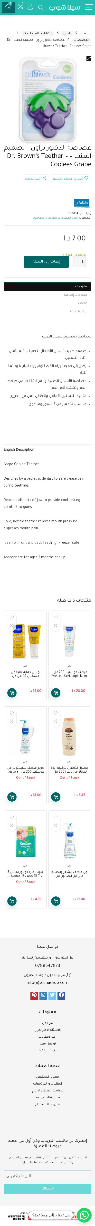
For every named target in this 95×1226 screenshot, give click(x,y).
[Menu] (89, 7)
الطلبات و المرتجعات (47, 1084)
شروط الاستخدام (47, 1104)
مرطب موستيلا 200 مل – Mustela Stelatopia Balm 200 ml (69, 676)
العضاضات (81, 40)
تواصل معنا (47, 1044)
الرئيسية (85, 33)
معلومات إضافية (75, 295)
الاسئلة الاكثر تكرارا (48, 1030)
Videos (82, 303)
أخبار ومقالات (47, 1037)
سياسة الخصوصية (47, 1098)
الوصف (80, 286)
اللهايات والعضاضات (37, 33)
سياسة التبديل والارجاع (48, 1091)
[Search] (41, 7)
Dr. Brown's (84, 207)
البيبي (67, 33)
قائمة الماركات (47, 1051)
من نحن (47, 1023)
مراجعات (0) (78, 312)
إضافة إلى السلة (46, 262)
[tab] (47, 286)
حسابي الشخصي (47, 1077)
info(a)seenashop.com (47, 983)
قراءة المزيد (55, 797)
